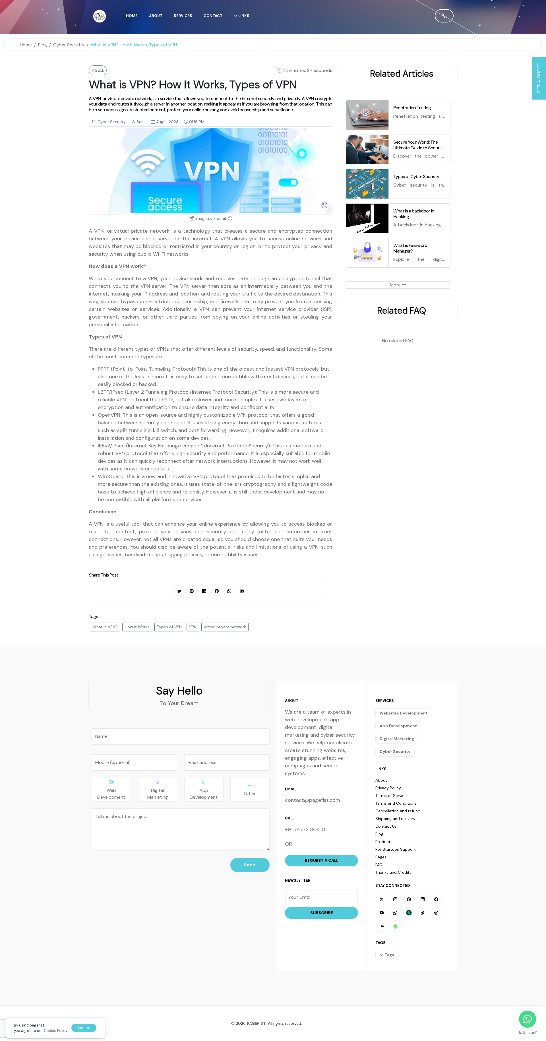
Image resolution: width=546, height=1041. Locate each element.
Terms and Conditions (396, 803)
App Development (398, 725)
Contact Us (386, 826)
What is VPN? (104, 626)
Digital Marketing (397, 738)
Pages (380, 857)
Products (383, 841)
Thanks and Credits (393, 872)
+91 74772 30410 (305, 829)
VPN (193, 626)
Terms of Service (391, 795)
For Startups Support (395, 849)
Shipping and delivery (395, 818)
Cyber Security (68, 45)
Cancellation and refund (397, 810)
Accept (83, 1027)
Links (243, 15)
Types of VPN (169, 626)
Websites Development (404, 713)
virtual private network (225, 626)
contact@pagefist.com (312, 800)
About (155, 15)
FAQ (378, 864)
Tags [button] (389, 954)
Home (132, 15)
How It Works (137, 626)
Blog (42, 45)
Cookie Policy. (56, 1030)
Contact (213, 15)
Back (99, 70)
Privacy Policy (388, 787)
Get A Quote (539, 78)
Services (183, 15)
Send (250, 865)
